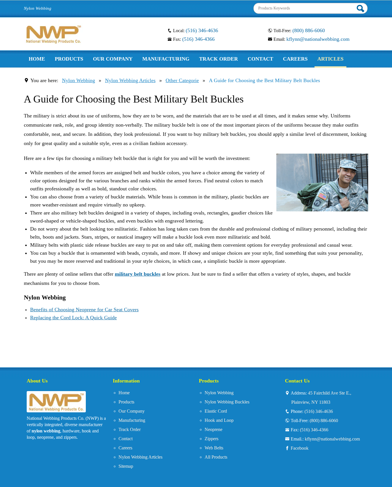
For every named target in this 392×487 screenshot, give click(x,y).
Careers (125, 447)
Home (124, 392)
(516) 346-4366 (198, 39)
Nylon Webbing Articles (130, 80)
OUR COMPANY (113, 59)
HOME (37, 59)
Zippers (211, 438)
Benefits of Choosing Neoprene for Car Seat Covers (84, 309)
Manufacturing (132, 420)
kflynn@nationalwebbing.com (318, 39)
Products (126, 401)
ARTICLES (330, 59)
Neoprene (213, 429)
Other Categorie (182, 80)
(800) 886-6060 (308, 30)
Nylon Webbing (78, 80)
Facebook (299, 448)
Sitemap (126, 466)
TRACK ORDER (218, 59)
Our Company (132, 411)
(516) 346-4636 (202, 30)
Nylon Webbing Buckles (227, 401)
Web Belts (214, 447)
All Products (216, 457)
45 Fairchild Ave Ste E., (321, 397)
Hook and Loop (219, 420)
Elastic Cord (216, 411)
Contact (126, 438)
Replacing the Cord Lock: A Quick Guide (73, 317)
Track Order (130, 429)
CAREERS (295, 59)
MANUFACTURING (165, 59)
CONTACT (260, 59)
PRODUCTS (69, 59)
